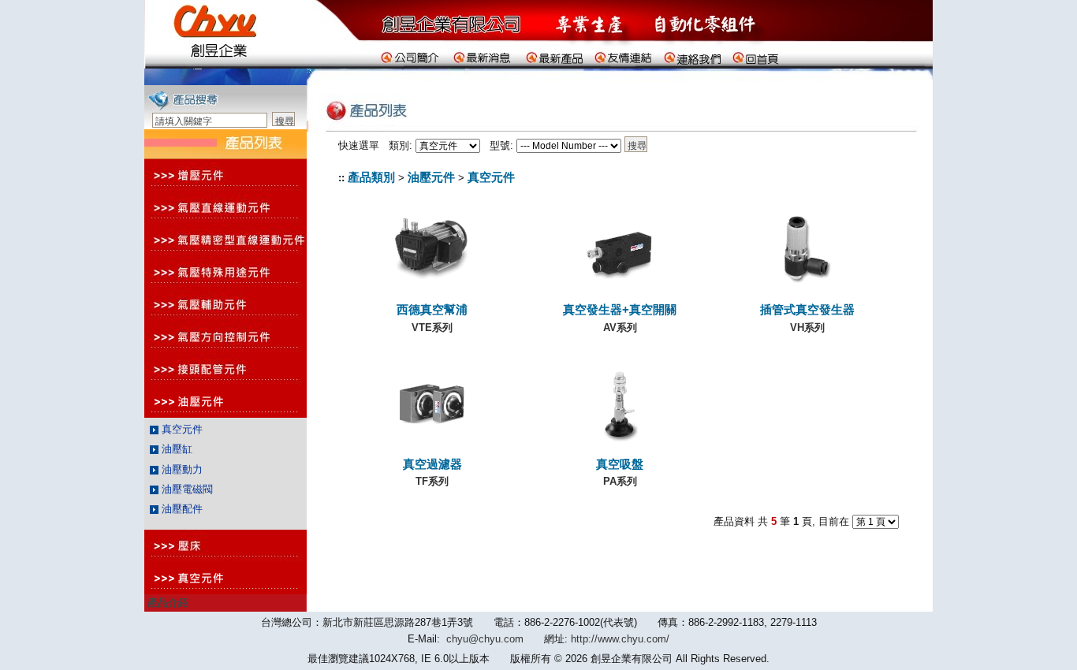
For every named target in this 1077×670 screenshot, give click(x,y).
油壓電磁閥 (185, 489)
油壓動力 (180, 469)
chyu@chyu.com (485, 639)
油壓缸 (175, 449)
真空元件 (180, 429)
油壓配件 (180, 509)
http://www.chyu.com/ (620, 639)
